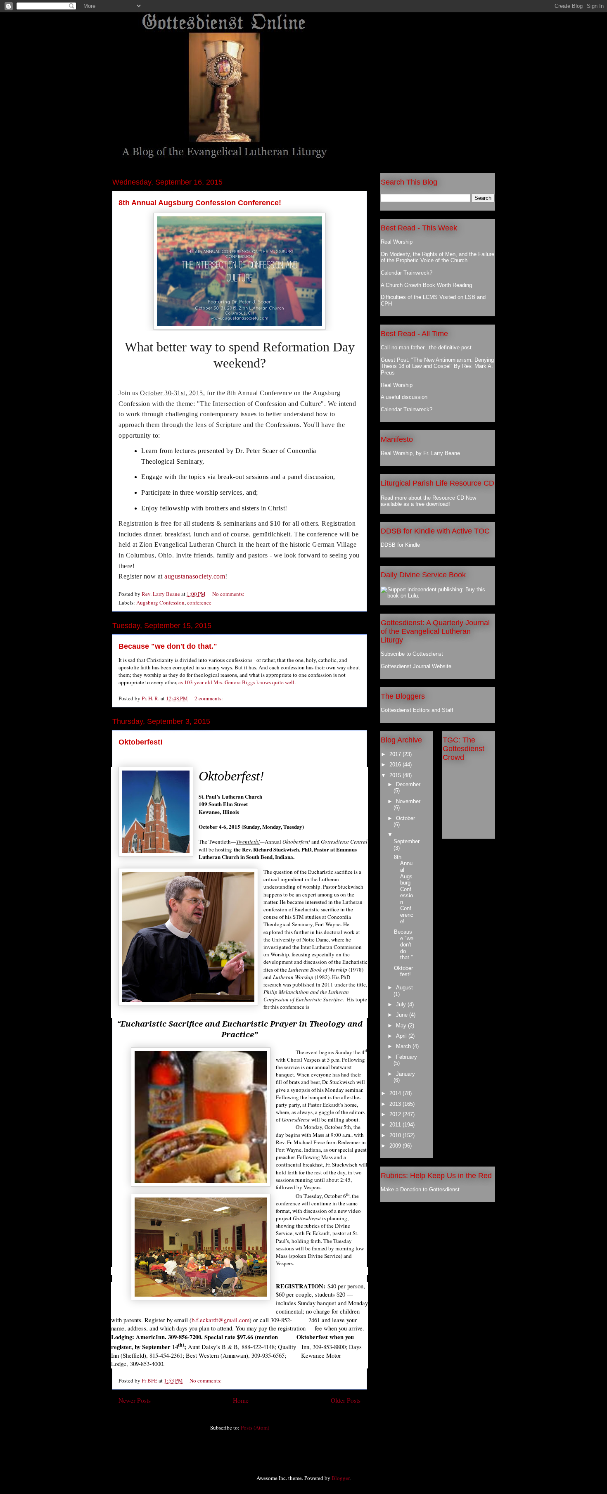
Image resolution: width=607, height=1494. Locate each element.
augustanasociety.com (194, 576)
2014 (396, 1093)
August (404, 987)
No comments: (229, 594)
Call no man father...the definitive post (426, 347)
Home (241, 1400)
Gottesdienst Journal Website (416, 666)
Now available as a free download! (428, 501)
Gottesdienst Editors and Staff (417, 710)
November (408, 801)
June (402, 1015)
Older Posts (345, 1400)
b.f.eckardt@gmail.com (220, 1320)
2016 (396, 764)
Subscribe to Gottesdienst (412, 654)
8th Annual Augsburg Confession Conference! (200, 203)
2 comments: (209, 698)
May (402, 1025)
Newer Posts (135, 1400)
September (407, 841)
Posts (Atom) (255, 1427)
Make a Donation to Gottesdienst (420, 1189)
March (404, 1046)
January (405, 1074)
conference (199, 602)
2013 (396, 1104)
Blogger (340, 1478)
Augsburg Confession (160, 602)
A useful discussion (404, 397)
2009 (396, 1146)
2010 (396, 1135)
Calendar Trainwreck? (406, 273)
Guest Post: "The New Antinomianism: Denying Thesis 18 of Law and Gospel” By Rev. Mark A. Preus (437, 366)
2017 (396, 754)
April (402, 1036)
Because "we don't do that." (168, 646)
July (402, 1004)
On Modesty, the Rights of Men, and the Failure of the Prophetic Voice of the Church (437, 257)
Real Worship (397, 242)
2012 (396, 1114)
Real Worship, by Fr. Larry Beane (420, 453)
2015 (396, 775)
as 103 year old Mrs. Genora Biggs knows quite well (236, 682)
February (406, 1057)
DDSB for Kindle (400, 545)
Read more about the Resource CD (422, 498)
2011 (396, 1125)
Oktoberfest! (141, 742)
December (408, 784)
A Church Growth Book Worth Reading (426, 285)
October (405, 818)
